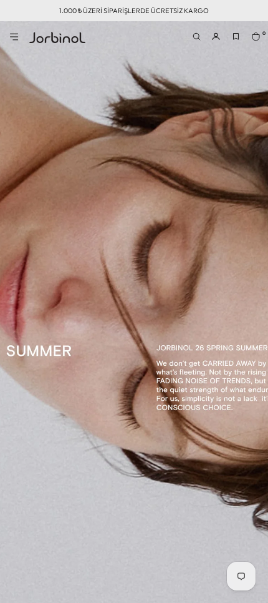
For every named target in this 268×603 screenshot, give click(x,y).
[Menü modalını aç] (15, 40)
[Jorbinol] (57, 37)
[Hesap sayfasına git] (219, 40)
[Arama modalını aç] (199, 40)
